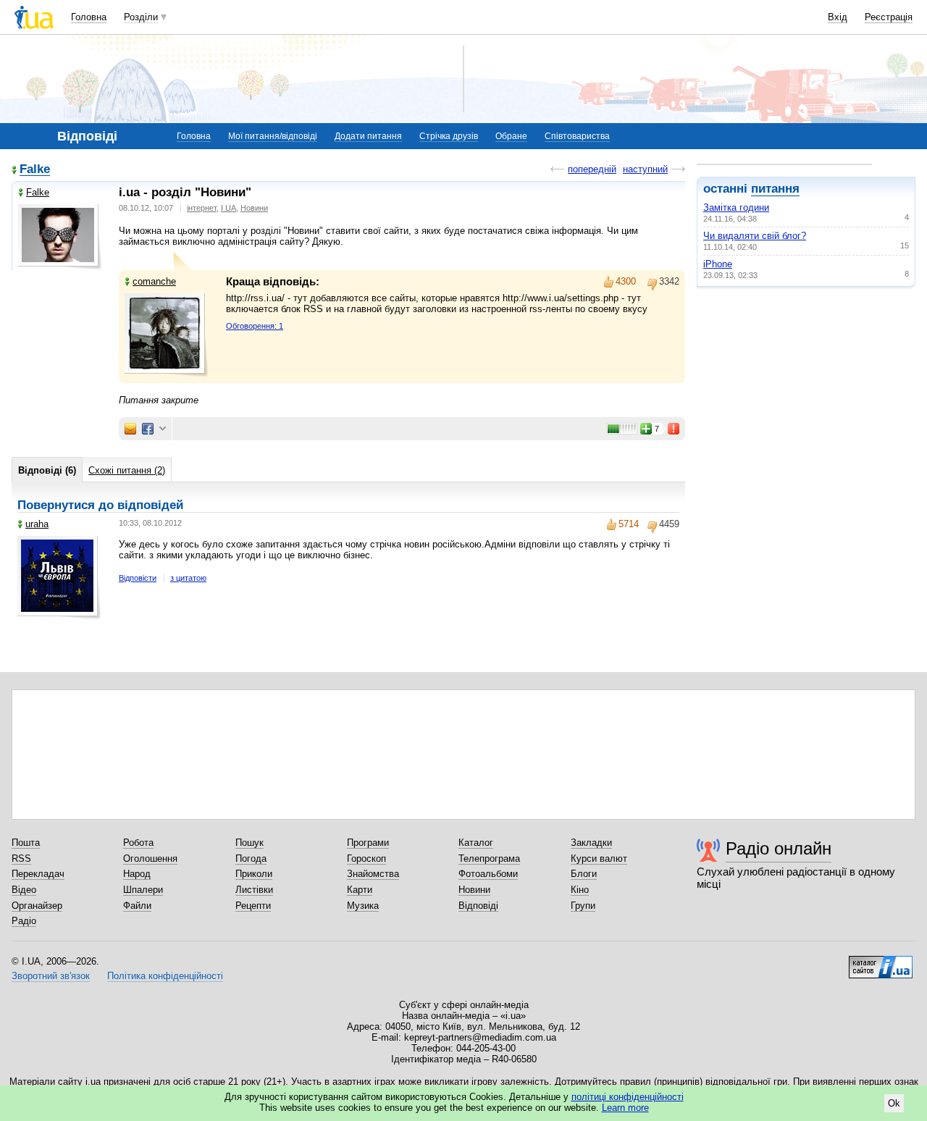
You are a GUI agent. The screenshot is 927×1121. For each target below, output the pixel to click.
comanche (154, 281)
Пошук (249, 842)
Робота (138, 842)
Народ (137, 873)
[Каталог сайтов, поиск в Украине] (881, 961)
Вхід (837, 17)
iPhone (717, 264)
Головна (88, 17)
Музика (363, 905)
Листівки (254, 889)
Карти (359, 889)
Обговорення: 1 (254, 326)
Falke (35, 170)
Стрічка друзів (448, 136)
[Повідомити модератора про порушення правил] (674, 428)
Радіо (24, 920)
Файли (137, 905)
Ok (894, 1103)
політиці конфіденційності (627, 1096)
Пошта (26, 842)
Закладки (591, 842)
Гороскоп (366, 858)
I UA (228, 207)
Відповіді (478, 905)
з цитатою (188, 578)
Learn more (625, 1107)
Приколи (253, 873)
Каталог (475, 842)
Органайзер (37, 905)
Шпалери (143, 889)
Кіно (580, 889)
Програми (368, 842)
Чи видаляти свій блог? (754, 235)
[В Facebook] (148, 428)
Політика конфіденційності (165, 975)
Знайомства (373, 873)
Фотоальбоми (488, 873)
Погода (251, 858)
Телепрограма (489, 858)
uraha (37, 523)
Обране (511, 136)
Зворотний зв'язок (51, 975)
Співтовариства (577, 136)
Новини (254, 207)
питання (775, 189)
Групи (583, 905)
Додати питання (368, 136)
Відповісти (137, 578)
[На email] (130, 428)
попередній (592, 169)
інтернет (202, 207)
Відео (24, 889)
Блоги (584, 873)
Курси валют (599, 858)
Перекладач (38, 873)
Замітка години (736, 207)
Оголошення (150, 858)
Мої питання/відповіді (272, 136)
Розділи (141, 17)
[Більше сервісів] (162, 429)
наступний (645, 169)
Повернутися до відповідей (100, 505)
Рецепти (253, 905)
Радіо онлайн (778, 848)
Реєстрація (889, 17)
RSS (21, 858)
